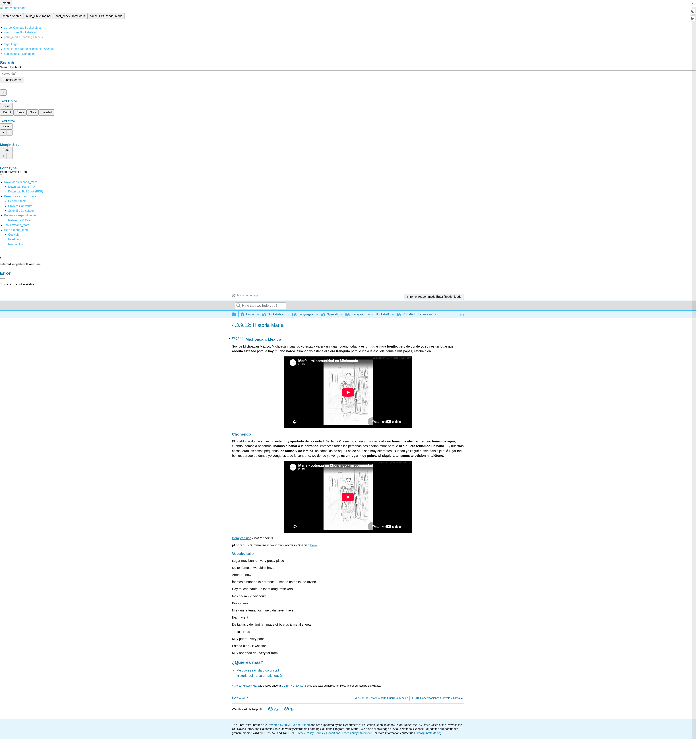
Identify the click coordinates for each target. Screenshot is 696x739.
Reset (6, 106)
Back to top (238, 697)
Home (250, 314)
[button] (14, 239)
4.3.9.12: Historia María (246, 685)
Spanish (332, 314)
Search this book (11, 67)
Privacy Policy (304, 733)
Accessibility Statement (356, 733)
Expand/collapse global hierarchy (236, 314)
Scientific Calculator (21, 210)
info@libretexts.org (428, 733)
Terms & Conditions (327, 733)
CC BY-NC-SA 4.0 (292, 685)
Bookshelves (276, 314)
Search (238, 306)
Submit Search (12, 79)
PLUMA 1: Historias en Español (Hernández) (431, 314)
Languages (306, 314)
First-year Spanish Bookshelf (370, 314)
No (292, 709)
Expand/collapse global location (462, 313)
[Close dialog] (2, 278)
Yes (276, 709)
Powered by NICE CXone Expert (289, 724)
